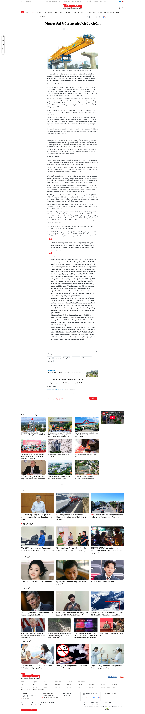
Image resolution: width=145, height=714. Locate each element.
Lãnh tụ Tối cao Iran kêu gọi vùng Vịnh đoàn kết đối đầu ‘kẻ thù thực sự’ (72, 613)
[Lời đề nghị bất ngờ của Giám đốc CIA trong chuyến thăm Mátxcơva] (37, 601)
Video (117, 12)
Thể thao (74, 12)
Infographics (82, 682)
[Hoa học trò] (122, 677)
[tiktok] (91, 698)
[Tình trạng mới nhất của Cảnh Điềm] (37, 570)
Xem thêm (122, 12)
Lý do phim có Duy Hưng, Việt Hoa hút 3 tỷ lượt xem (72, 582)
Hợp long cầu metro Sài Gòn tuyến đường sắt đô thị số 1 (67, 383)
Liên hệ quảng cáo (47, 693)
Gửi (93, 398)
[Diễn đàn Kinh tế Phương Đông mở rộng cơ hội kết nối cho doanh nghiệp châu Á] (33, 467)
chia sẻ (89, 16)
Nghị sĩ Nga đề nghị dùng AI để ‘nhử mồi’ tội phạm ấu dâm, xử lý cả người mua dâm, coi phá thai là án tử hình (85, 635)
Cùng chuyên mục (29, 414)
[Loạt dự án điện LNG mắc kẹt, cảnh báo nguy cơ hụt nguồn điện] (60, 467)
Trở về (3, 53)
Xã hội (27, 12)
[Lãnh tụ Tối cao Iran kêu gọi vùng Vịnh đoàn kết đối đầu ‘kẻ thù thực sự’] (72, 601)
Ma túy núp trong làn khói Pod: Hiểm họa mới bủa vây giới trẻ (71, 666)
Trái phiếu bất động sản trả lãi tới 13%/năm (58, 455)
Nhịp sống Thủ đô (25, 689)
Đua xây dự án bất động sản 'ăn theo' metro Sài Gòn (64, 373)
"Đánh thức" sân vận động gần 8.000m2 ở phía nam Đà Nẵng (84, 477)
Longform (70, 682)
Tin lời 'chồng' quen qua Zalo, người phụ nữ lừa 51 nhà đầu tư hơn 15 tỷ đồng (37, 549)
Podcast (58, 682)
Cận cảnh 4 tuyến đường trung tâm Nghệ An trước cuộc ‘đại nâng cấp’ (107, 515)
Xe (84, 12)
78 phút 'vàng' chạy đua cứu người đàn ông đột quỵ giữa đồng (106, 666)
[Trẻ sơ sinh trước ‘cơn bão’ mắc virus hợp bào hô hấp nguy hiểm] (37, 654)
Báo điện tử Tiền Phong (72, 6)
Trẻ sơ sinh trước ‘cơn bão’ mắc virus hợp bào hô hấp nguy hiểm (36, 666)
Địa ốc (44, 12)
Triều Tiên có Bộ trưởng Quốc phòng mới (111, 634)
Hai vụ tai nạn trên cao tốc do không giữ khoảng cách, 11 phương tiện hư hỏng (72, 517)
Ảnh (45, 682)
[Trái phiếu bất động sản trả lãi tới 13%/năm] (60, 446)
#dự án (50, 358)
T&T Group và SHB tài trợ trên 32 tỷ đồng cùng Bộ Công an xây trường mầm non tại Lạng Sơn (32, 456)
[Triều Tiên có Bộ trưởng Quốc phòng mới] (112, 625)
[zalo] (95, 697)
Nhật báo (35, 682)
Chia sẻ (3, 40)
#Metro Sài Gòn (86, 358)
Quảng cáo (103, 1)
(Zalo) (52, 695)
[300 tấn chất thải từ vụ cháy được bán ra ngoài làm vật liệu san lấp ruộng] (72, 536)
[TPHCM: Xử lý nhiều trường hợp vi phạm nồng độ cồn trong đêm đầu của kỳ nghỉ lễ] (107, 536)
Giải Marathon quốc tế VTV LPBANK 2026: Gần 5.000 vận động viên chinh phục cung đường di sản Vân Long (60, 434)
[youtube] (123, 1)
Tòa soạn (95, 1)
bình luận (100, 16)
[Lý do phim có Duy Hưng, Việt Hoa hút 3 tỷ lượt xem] (72, 570)
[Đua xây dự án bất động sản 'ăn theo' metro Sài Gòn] (92, 373)
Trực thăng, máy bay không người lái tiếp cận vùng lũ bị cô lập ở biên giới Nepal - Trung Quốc (59, 635)
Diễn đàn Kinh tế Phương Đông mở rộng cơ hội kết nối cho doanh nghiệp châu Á (33, 478)
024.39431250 (26, 699)
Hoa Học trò (87, 1)
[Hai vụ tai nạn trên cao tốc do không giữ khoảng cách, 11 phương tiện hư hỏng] (72, 503)
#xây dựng (57, 358)
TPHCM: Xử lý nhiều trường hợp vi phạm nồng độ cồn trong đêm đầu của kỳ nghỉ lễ (106, 550)
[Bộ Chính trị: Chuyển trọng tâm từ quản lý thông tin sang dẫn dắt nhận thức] (37, 503)
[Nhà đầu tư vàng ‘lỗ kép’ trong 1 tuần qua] (87, 446)
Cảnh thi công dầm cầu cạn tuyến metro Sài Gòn (67, 379)
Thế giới (56, 12)
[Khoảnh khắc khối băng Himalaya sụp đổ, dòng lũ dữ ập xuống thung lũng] (107, 601)
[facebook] (120, 1)
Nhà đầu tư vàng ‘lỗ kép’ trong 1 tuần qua (86, 455)
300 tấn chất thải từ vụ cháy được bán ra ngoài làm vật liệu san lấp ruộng (72, 549)
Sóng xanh (38, 12)
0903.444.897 (66, 695)
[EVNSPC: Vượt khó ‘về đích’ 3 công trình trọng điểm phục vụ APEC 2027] (33, 424)
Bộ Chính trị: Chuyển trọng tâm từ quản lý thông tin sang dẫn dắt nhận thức (36, 517)
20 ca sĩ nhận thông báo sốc (102, 581)
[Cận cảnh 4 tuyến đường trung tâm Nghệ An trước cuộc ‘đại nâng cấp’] (107, 503)
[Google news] (99, 697)
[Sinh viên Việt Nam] (112, 677)
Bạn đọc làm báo (30, 710)
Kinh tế (32, 12)
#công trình (66, 358)
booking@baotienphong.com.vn (50, 697)
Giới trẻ (61, 12)
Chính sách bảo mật (111, 693)
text (93, 16)
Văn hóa (89, 12)
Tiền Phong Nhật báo (64, 1)
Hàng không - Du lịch (106, 687)
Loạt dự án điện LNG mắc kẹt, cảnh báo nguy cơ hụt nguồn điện (59, 477)
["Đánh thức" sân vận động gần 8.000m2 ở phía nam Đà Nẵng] (87, 467)
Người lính (80, 12)
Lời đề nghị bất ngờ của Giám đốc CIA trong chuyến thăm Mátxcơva (37, 613)
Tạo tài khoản (59, 389)
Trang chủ (22, 12)
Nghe (3, 36)
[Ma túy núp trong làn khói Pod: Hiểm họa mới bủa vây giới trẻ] (72, 654)
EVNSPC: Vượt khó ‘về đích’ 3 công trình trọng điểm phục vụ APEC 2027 (33, 434)
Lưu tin (3, 44)
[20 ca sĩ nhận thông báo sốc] (107, 570)
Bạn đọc (91, 687)
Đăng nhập (50, 389)
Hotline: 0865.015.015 (51, 1)
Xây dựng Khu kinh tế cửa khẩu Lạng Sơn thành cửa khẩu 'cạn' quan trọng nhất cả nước (86, 434)
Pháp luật (67, 12)
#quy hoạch (76, 358)
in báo (96, 16)
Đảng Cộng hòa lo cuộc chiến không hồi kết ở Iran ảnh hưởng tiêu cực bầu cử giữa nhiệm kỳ (33, 635)
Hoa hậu (112, 12)
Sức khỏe (50, 12)
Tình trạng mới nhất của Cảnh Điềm (36, 581)
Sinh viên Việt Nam (77, 1)
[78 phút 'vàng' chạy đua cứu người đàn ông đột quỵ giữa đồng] (107, 654)
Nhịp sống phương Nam (38, 689)
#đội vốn (50, 361)
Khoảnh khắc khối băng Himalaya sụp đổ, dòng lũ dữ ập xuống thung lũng (107, 613)
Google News (103, 16)
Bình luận (3, 48)
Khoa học (106, 12)
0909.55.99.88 (47, 695)
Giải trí (94, 12)
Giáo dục (100, 12)
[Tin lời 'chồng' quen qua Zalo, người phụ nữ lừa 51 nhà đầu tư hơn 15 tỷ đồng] (37, 536)
